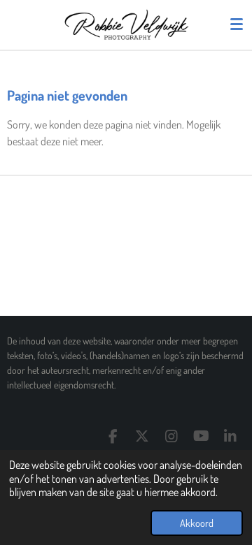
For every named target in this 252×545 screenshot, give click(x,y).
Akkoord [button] (197, 522)
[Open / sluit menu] (236, 24)
